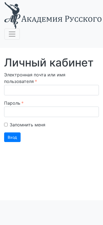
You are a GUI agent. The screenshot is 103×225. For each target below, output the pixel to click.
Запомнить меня (27, 124)
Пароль (12, 103)
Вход (12, 137)
